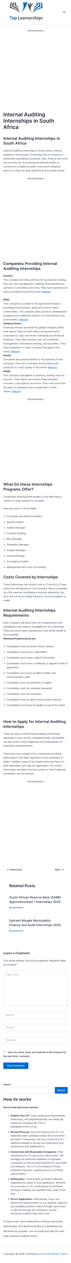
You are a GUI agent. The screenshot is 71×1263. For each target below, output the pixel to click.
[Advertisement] (35, 68)
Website (46, 291)
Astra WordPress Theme (54, 1253)
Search (7, 1084)
